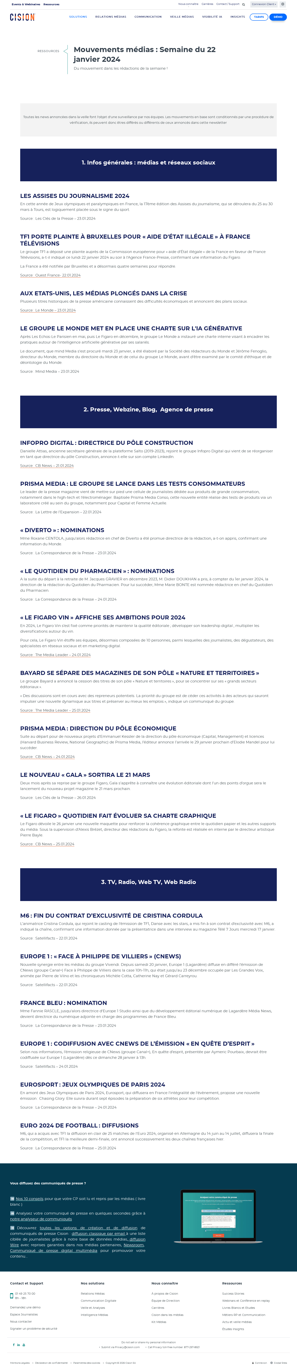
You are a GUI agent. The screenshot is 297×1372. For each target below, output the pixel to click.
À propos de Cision (165, 1293)
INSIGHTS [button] (238, 17)
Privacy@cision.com (127, 1347)
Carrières (207, 4)
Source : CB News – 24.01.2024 (47, 757)
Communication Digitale (98, 1300)
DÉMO (278, 17)
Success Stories (233, 1293)
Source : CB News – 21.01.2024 (47, 466)
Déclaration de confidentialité (51, 1363)
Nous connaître (188, 4)
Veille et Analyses (93, 1308)
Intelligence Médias (94, 1315)
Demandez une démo (25, 1307)
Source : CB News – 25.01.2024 (47, 844)
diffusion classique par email (98, 1234)
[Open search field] (243, 4)
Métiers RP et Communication (243, 1315)
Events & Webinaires (26, 4)
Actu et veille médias (237, 1322)
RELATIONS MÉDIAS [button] (110, 17)
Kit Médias (159, 1322)
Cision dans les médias (167, 1315)
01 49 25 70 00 (25, 1293)
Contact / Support (227, 4)
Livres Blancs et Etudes (238, 1308)
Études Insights (233, 1329)
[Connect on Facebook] (14, 1345)
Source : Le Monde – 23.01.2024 (48, 310)
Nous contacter (21, 1321)
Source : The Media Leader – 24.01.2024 (55, 655)
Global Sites (280, 1363)
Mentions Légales (19, 1363)
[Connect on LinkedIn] (18, 1345)
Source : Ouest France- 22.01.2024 (50, 275)
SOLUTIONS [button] (78, 17)
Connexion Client (263, 4)
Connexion (261, 1363)
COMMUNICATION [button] (148, 17)
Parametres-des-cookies (86, 1363)
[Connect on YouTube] (24, 1345)
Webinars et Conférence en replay (246, 1300)
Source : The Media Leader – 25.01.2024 (55, 710)
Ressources (51, 4)
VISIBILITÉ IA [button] (212, 17)
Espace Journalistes (24, 1314)
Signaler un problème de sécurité (33, 1328)
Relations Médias (93, 1293)
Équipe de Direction (166, 1300)
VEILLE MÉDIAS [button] (182, 17)
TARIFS (259, 17)
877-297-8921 (192, 1347)
